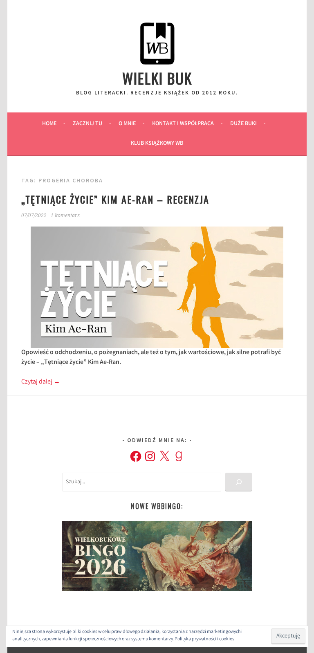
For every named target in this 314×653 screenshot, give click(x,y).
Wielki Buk (157, 78)
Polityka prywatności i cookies (204, 639)
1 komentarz (65, 215)
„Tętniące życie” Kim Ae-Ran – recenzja (115, 199)
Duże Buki (243, 124)
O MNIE (127, 124)
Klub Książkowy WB (157, 143)
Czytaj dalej (40, 382)
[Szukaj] (238, 482)
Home (49, 124)
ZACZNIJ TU (87, 124)
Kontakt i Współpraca (183, 124)
